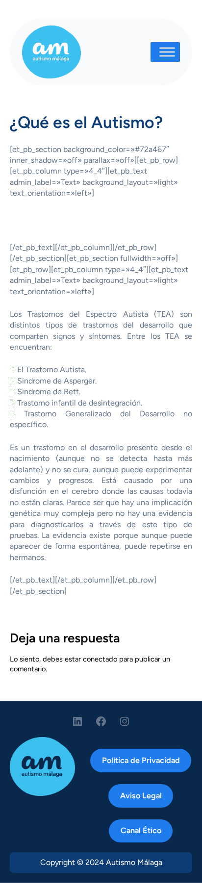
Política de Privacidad (141, 760)
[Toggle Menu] (167, 51)
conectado (100, 659)
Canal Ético (141, 830)
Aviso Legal (141, 795)
